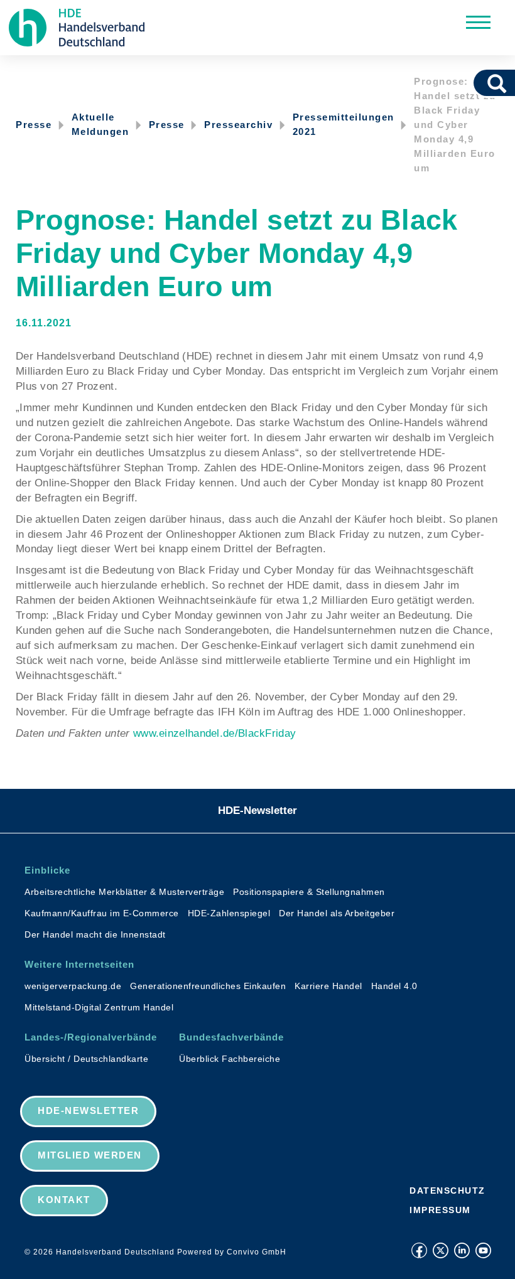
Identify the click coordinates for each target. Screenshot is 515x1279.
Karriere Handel (328, 986)
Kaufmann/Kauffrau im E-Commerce (101, 913)
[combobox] (479, 83)
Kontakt (64, 1199)
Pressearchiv (238, 124)
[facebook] (419, 1250)
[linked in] (462, 1250)
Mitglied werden (90, 1155)
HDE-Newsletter (257, 810)
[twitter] (440, 1250)
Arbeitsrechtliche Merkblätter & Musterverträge (124, 892)
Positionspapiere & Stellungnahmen (309, 892)
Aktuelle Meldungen (100, 124)
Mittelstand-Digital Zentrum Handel (98, 1007)
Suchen (501, 83)
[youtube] (483, 1250)
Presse (34, 124)
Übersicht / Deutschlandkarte (86, 1059)
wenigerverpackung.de (72, 986)
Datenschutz (447, 1190)
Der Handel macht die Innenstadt (95, 934)
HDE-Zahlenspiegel (229, 913)
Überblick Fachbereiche (229, 1059)
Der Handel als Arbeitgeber (336, 913)
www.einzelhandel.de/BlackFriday (214, 733)
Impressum (440, 1210)
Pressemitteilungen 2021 (343, 124)
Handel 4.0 (394, 986)
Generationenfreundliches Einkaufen (208, 986)
